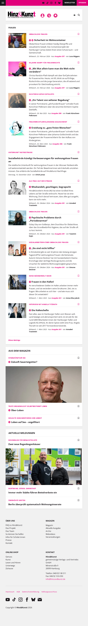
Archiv (48, 531)
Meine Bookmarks (55, 15)
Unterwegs (10, 565)
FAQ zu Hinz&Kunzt (14, 525)
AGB (18, 592)
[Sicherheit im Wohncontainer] (17, 40)
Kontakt (9, 543)
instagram (51, 3)
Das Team (10, 531)
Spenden (82, 2)
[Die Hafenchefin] (17, 311)
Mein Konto (42, 15)
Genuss (9, 556)
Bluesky (59, 3)
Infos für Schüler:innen (15, 537)
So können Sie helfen (15, 534)
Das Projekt (11, 528)
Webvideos (50, 534)
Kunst (8, 559)
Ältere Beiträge (14, 340)
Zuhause (9, 568)
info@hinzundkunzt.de (55, 579)
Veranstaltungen (53, 537)
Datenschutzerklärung (30, 592)
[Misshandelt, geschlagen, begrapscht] (17, 187)
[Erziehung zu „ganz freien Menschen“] (17, 128)
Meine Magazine (49, 15)
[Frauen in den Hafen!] (17, 282)
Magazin (49, 525)
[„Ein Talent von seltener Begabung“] (17, 100)
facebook (55, 3)
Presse (8, 540)
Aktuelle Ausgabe (53, 528)
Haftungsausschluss (49, 592)
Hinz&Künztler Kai (17, 358)
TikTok (47, 3)
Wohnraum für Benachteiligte (22, 440)
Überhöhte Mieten (16, 500)
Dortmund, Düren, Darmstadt (22, 488)
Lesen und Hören (13, 562)
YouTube (43, 3)
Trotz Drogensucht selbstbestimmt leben (27, 406)
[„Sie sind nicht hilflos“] (17, 248)
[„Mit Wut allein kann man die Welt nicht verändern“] (17, 69)
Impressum (10, 592)
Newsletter (70, 2)
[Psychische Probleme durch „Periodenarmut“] (17, 218)
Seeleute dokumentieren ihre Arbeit (25, 418)
